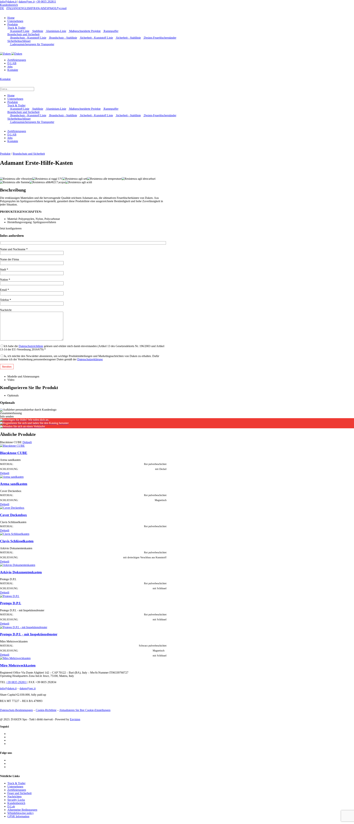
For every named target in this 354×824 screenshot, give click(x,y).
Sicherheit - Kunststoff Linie (96, 37)
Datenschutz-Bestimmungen (16, 710)
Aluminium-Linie (55, 31)
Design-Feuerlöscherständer (159, 37)
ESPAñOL (51, 8)
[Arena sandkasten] (12, 476)
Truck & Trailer (16, 27)
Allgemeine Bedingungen (22, 809)
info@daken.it (8, 1)
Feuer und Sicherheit (19, 793)
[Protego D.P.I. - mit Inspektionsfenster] (23, 626)
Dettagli (27, 442)
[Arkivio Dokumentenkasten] (17, 564)
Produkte (12, 24)
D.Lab (11, 806)
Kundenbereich (9, 4)
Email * (4, 289)
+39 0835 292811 (45, 1)
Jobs (10, 66)
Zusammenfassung (11, 413)
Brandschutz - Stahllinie (62, 37)
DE (2, 8)
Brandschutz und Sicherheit (23, 34)
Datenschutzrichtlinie (31, 346)
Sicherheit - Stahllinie (128, 37)
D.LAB (11, 63)
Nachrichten (14, 796)
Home (11, 17)
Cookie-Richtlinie (46, 710)
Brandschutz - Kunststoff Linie (28, 37)
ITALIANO (12, 8)
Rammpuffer (110, 31)
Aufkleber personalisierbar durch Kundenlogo (29, 409)
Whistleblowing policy (20, 813)
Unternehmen (15, 21)
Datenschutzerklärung (90, 359)
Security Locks (16, 799)
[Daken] (11, 53)
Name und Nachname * (14, 249)
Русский (62, 8)
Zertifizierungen (16, 60)
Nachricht (5, 310)
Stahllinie (37, 31)
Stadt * (4, 269)
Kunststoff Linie (19, 31)
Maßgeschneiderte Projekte (84, 31)
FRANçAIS (38, 8)
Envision (75, 719)
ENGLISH (25, 8)
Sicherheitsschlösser (19, 41)
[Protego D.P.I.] (9, 595)
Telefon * (5, 299)
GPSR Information (18, 816)
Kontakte (12, 69)
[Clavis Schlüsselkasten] (14, 533)
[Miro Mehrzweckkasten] (15, 658)
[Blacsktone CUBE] (12, 445)
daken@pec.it (27, 1)
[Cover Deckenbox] (12, 507)
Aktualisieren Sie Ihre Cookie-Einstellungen (84, 710)
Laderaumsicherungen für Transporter (32, 44)
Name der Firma (9, 259)
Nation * (5, 279)
